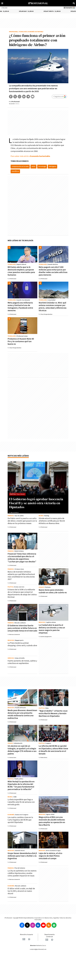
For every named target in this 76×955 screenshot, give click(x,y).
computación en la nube (20, 166)
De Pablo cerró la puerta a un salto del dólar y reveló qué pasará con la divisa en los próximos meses (22, 521)
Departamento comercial (49, 936)
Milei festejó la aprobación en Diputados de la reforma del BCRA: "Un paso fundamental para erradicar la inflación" (21, 785)
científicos (15, 171)
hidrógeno (52, 166)
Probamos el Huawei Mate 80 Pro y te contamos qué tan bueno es (21, 341)
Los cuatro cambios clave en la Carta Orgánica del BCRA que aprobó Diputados (20, 820)
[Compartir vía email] (32, 96)
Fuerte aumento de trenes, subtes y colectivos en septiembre (22, 662)
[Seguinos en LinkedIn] (38, 925)
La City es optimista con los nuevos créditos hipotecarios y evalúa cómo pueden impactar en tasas (22, 873)
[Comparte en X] (15, 96)
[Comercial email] (47, 939)
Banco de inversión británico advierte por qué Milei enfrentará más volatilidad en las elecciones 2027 (21, 576)
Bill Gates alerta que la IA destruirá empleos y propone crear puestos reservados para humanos (21, 271)
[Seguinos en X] (27, 925)
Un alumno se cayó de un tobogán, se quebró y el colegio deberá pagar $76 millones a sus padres (22, 750)
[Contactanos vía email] (24, 939)
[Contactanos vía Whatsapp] (29, 939)
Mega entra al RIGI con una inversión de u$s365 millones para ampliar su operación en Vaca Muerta (52, 821)
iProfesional (13, 32)
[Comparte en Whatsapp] (19, 96)
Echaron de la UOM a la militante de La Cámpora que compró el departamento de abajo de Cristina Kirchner (22, 593)
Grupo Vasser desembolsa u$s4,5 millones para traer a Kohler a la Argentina (22, 856)
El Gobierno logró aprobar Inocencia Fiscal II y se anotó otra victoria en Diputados (36, 503)
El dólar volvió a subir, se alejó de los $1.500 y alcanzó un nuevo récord (21, 891)
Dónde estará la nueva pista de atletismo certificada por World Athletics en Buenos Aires (52, 521)
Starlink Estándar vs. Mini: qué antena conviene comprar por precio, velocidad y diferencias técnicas (52, 306)
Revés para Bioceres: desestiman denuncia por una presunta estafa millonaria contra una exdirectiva (22, 714)
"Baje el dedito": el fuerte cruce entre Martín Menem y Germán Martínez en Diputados (53, 713)
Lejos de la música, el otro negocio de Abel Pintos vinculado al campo (50, 856)
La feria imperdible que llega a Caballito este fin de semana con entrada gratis (21, 802)
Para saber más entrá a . (30, 156)
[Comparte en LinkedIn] (24, 96)
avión (33, 166)
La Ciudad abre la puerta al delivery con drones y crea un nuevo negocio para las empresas (52, 629)
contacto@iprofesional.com (38, 949)
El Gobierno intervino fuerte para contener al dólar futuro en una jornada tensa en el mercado (22, 628)
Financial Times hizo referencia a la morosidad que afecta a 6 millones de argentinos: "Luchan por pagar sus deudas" (22, 558)
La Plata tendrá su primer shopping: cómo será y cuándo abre (22, 644)
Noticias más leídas (18, 455)
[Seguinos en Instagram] (32, 925)
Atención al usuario (26, 935)
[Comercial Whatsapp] (52, 939)
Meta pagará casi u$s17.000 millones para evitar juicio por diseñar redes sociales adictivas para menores (53, 271)
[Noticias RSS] (48, 925)
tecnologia (42, 166)
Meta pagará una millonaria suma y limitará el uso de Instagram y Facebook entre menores (20, 306)
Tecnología (23, 32)
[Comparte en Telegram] (28, 96)
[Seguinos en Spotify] (54, 925)
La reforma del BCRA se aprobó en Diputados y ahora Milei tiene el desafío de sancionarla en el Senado (53, 750)
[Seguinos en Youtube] (43, 925)
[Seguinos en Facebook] (21, 925)
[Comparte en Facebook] (11, 96)
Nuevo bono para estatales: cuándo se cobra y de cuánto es (53, 591)
